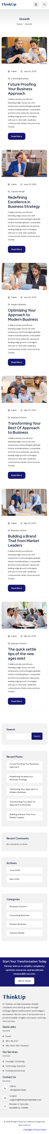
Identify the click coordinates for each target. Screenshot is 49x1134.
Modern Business (18, 304)
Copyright (28, 1129)
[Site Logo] (10, 5)
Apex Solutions (24, 1125)
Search (11, 729)
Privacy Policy (40, 1129)
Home (19, 24)
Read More (16, 136)
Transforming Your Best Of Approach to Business (24, 428)
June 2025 (15, 870)
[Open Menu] (36, 4)
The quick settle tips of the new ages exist (22, 654)
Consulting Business (20, 78)
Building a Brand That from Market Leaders (23, 541)
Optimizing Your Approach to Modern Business (23, 315)
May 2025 (14, 879)
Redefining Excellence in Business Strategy (24, 202)
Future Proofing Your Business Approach (22, 89)
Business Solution (19, 417)
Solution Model (17, 191)
